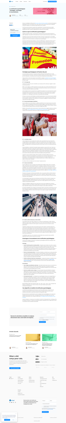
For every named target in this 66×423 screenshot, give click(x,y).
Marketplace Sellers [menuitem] (32, 381)
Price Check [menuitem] (19, 383)
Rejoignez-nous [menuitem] (20, 393)
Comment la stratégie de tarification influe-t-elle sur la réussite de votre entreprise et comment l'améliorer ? (47, 344)
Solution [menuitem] (30, 377)
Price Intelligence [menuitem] (20, 378)
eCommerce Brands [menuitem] (31, 380)
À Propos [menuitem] (19, 391)
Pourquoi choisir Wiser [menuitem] (43, 380)
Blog (10, 6)
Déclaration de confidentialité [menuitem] (38, 417)
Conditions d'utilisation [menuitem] (53, 417)
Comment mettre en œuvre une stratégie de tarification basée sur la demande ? (15, 336)
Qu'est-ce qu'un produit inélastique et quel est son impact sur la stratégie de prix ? (32, 344)
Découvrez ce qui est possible (15, 35)
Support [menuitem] (53, 378)
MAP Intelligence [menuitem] (20, 381)
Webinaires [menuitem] (41, 386)
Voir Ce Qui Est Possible (15, 368)
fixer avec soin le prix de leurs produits (41, 23)
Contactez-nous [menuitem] (54, 380)
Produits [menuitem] (19, 377)
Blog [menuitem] (40, 381)
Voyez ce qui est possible (52, 1)
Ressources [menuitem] (41, 377)
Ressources (25, 1)
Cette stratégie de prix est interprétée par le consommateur (38, 109)
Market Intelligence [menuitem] (21, 380)
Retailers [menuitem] (30, 378)
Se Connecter (45, 1)
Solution (21, 1)
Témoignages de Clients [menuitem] (43, 378)
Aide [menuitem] (53, 377)
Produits (17, 1)
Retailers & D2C (13, 6)
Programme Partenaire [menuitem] (21, 394)
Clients (30, 1)
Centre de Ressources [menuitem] (43, 383)
